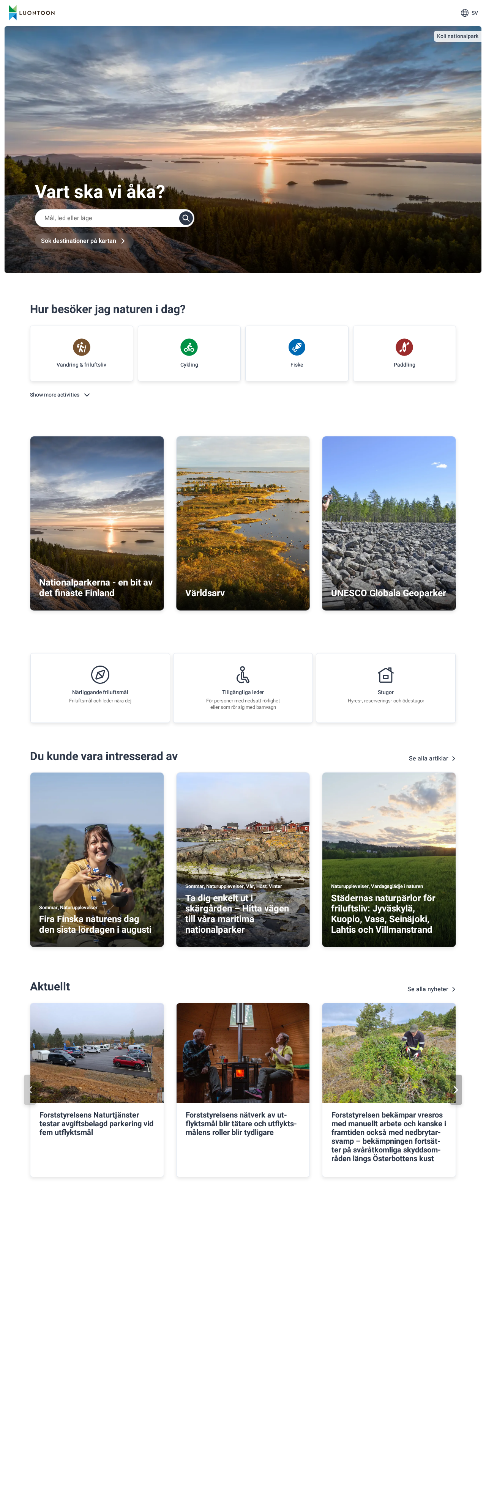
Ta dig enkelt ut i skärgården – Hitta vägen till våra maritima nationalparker (237, 914)
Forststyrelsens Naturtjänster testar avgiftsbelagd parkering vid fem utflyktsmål (96, 1124)
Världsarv (205, 593)
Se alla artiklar (428, 758)
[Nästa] (456, 1090)
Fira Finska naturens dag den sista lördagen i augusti (95, 925)
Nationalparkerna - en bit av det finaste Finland (96, 588)
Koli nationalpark (457, 36)
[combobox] (114, 218)
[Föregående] (30, 1090)
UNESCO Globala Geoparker (388, 593)
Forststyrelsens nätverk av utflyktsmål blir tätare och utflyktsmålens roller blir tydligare (241, 1124)
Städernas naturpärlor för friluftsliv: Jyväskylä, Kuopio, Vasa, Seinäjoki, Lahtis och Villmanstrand (383, 914)
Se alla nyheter (427, 989)
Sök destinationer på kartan (78, 241)
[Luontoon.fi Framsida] (32, 13)
